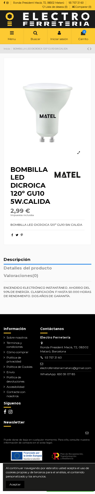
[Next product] (90, 48)
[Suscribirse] (87, 433)
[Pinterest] (22, 235)
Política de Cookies (19, 367)
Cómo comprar (17, 352)
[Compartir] (12, 235)
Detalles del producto (28, 268)
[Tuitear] (17, 235)
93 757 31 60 (76, 2)
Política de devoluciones (15, 379)
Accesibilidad (15, 387)
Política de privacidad (14, 359)
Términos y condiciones (15, 345)
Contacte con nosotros (16, 394)
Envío (11, 372)
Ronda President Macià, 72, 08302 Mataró (39, 2)
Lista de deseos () (56, 7)
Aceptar (15, 484)
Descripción (17, 259)
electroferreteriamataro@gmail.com (65, 368)
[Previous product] (88, 48)
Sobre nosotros (17, 337)
